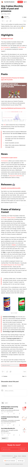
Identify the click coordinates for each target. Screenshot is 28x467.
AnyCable (9, 423)
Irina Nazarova (10, 411)
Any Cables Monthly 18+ (8, 428)
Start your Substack (10, 460)
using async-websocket (15, 175)
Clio (5, 124)
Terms (19, 456)
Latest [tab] (6, 403)
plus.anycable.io (5, 47)
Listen (25, 17)
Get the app (20, 460)
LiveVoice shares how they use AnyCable (10, 417)
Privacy (15, 456)
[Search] (25, 403)
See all (4, 438)
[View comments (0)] (7, 21)
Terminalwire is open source (9, 157)
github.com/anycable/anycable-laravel (10, 410)
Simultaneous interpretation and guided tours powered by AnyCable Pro (10, 421)
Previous (5, 376)
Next (23, 376)
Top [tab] (2, 403)
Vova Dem (6, 16)
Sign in (25, 2)
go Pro (3, 49)
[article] (14, 410)
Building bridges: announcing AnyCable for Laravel (9, 407)
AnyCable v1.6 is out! (7, 38)
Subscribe (20, 2)
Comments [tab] (4, 385)
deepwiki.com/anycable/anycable (10, 188)
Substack (7, 464)
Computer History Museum (8, 217)
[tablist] (7, 386)
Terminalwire (4, 161)
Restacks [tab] (10, 385)
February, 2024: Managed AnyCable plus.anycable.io (9, 431)
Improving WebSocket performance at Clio (13, 108)
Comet (14, 245)
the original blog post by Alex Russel (11, 264)
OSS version (21, 47)
